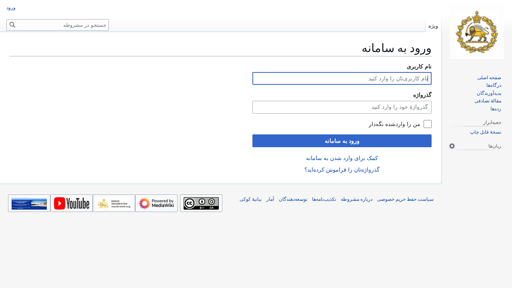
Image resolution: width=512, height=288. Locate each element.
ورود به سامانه (342, 141)
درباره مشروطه (356, 199)
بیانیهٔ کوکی (251, 199)
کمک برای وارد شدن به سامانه (342, 158)
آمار (270, 199)
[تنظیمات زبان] (452, 146)
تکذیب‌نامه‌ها (324, 199)
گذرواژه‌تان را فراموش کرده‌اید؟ (342, 169)
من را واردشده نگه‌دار (394, 124)
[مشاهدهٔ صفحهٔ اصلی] (477, 32)
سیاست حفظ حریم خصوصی (405, 199)
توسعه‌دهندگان (293, 199)
